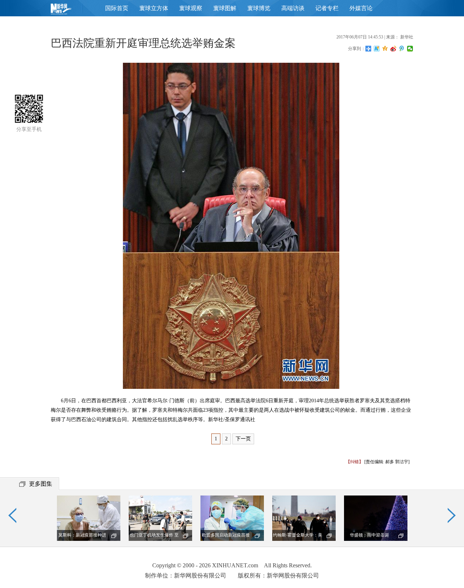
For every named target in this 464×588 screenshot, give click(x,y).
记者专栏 (327, 8)
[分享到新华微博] (377, 49)
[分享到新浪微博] (393, 49)
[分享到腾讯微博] (402, 49)
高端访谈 (292, 8)
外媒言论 (361, 8)
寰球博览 (258, 8)
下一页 (243, 438)
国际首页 (116, 8)
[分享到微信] (410, 49)
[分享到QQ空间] (385, 49)
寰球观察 (190, 8)
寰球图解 (224, 8)
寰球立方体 (153, 8)
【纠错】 (354, 461)
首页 (72, 10)
